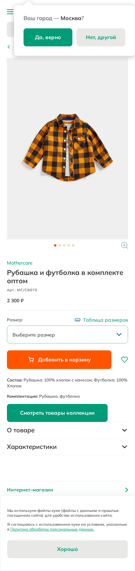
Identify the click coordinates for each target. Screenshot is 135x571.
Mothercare (20, 263)
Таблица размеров (105, 320)
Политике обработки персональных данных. (52, 529)
